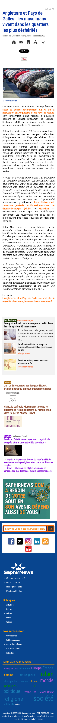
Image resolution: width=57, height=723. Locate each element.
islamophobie (10, 681)
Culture (9, 609)
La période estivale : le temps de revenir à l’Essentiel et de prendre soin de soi (35, 347)
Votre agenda (11, 636)
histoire (8, 675)
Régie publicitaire (14, 587)
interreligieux (27, 675)
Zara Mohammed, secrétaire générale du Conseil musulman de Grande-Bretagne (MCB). (28, 205)
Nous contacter (13, 582)
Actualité (9, 605)
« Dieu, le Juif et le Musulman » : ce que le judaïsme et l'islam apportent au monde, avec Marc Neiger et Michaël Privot (27, 410)
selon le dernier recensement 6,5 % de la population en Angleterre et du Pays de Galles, (28, 111)
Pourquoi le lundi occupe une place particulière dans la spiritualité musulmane (28, 325)
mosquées (10, 686)
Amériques (8, 668)
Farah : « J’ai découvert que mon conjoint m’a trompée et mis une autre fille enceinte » (27, 441)
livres (34, 681)
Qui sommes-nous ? (15, 578)
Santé (8, 617)
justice (24, 681)
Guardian (44, 208)
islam (47, 673)
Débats (9, 613)
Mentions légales (14, 591)
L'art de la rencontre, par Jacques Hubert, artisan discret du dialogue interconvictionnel (27, 387)
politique (11, 691)
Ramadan (10, 653)
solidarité (8, 704)
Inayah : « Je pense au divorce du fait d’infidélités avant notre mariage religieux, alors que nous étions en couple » (28, 462)
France (48, 668)
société (43, 698)
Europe (36, 668)
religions (13, 699)
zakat (17, 704)
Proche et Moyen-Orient (38, 692)
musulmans (44, 685)
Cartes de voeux (13, 648)
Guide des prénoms (14, 644)
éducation (24, 668)
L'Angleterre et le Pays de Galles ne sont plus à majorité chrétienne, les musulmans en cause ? (28, 300)
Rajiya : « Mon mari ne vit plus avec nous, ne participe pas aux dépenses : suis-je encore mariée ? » (28, 469)
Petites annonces (13, 640)
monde (47, 680)
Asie (16, 668)
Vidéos (9, 622)
